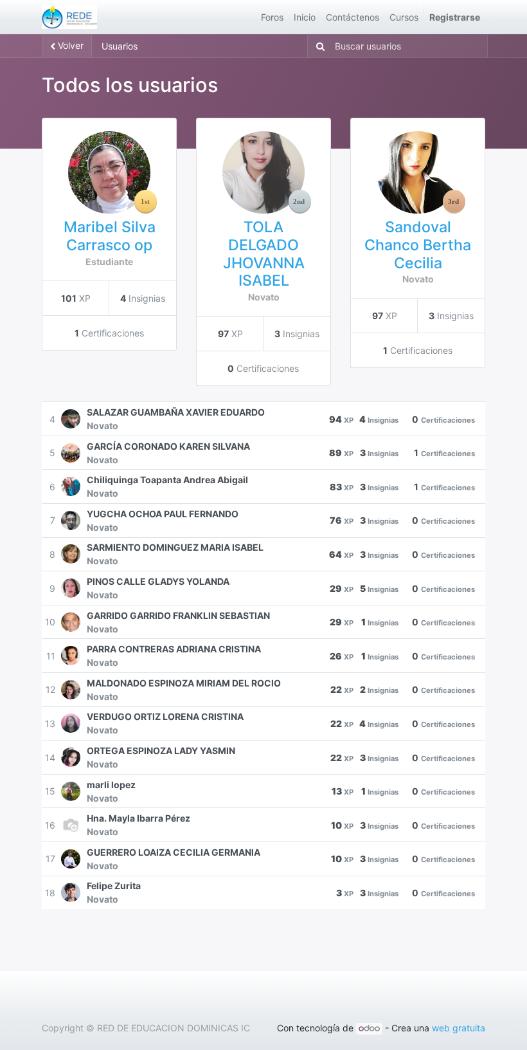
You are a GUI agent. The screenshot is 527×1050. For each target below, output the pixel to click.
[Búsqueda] (318, 46)
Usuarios (120, 46)
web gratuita (458, 1027)
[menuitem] (272, 17)
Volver (69, 45)
